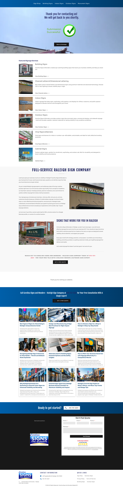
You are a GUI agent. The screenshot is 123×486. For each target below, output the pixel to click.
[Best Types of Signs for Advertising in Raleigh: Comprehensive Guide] (32, 315)
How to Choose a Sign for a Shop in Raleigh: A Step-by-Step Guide (89, 325)
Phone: (92, 420)
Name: (65, 420)
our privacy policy (95, 449)
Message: (65, 426)
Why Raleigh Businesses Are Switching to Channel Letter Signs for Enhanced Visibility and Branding (32, 385)
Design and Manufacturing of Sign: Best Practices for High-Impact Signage (60, 325)
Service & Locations (39, 420)
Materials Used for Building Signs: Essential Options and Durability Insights (60, 355)
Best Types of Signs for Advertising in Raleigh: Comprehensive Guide (32, 325)
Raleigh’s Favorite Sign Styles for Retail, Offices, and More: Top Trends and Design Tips (90, 385)
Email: (78, 420)
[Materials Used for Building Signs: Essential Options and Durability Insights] (61, 345)
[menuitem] (37, 3)
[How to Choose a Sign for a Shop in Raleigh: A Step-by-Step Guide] (90, 315)
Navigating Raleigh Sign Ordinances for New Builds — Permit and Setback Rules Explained (32, 355)
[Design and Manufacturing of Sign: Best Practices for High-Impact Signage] (61, 315)
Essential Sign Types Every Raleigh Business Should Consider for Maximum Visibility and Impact (60, 385)
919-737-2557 (71, 293)
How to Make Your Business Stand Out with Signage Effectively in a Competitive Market (90, 355)
